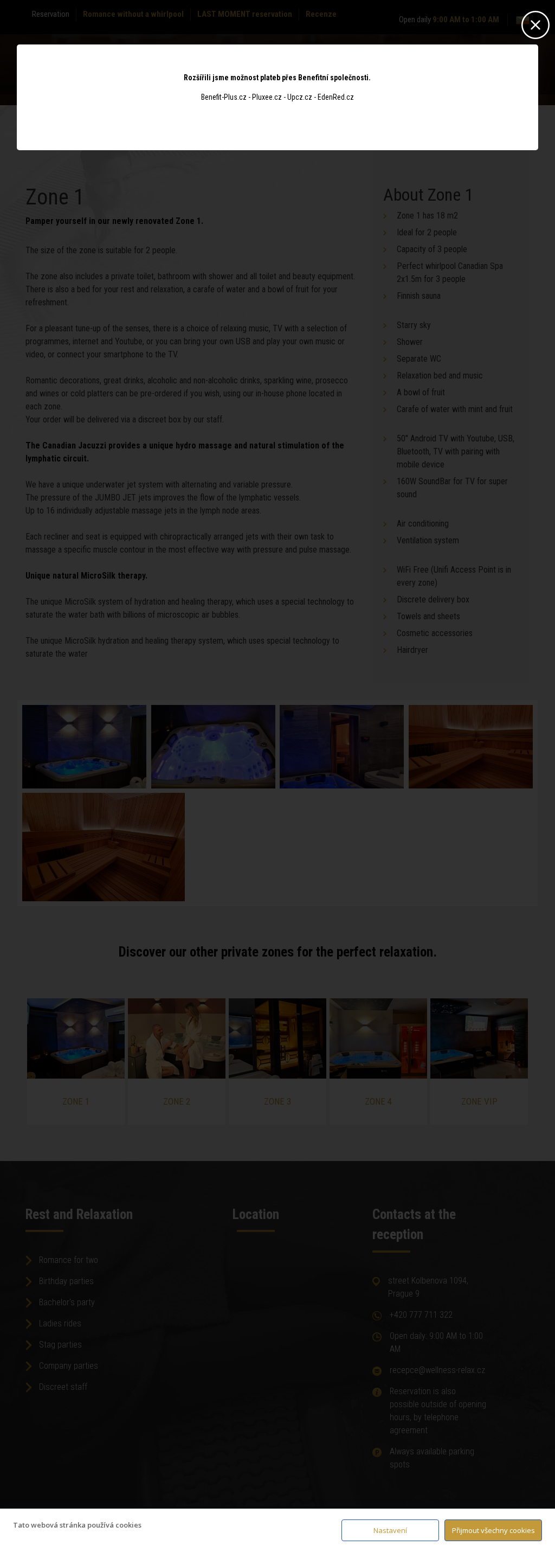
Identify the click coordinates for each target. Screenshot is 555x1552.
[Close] (535, 22)
